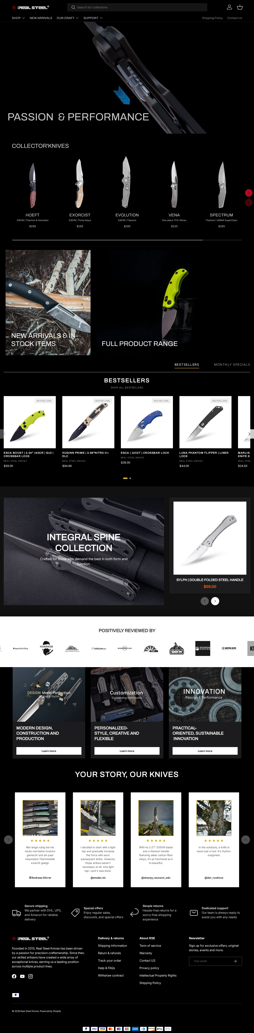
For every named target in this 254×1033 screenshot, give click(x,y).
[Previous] (4, 434)
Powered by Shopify (50, 1011)
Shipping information (112, 945)
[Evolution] (127, 181)
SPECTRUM (221, 215)
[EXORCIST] (79, 181)
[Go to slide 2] (130, 478)
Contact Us (234, 18)
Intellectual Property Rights (157, 975)
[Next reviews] (245, 839)
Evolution (127, 215)
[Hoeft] (32, 181)
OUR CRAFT (65, 18)
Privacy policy (149, 968)
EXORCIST (79, 215)
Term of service (150, 945)
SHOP (16, 18)
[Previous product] (205, 601)
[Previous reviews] (8, 839)
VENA (174, 215)
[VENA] (174, 181)
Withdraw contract (111, 975)
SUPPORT (90, 18)
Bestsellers (187, 364)
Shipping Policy (212, 18)
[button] (240, 7)
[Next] (249, 434)
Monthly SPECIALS (232, 364)
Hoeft (32, 215)
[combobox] (137, 7)
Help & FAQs (106, 968)
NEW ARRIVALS (41, 18)
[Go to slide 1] (125, 478)
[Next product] (215, 601)
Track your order (109, 960)
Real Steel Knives (29, 1011)
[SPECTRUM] (221, 181)
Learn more (49, 750)
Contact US (147, 960)
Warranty (145, 953)
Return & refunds (109, 953)
